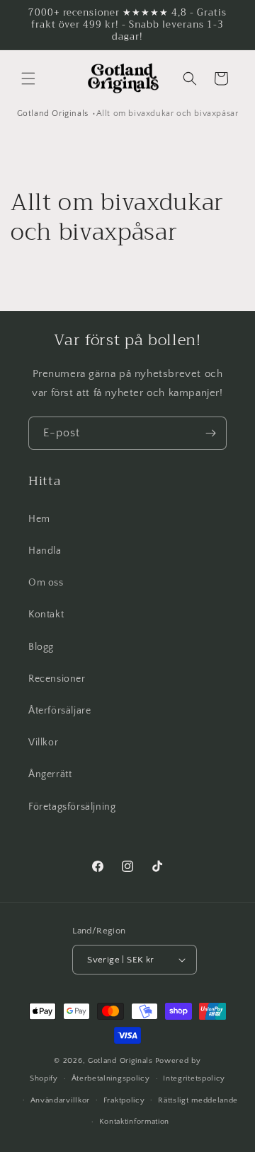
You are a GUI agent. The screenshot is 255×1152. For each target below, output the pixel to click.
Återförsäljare (59, 710)
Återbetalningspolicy (111, 1078)
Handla (45, 551)
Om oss (46, 582)
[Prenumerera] (210, 433)
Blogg (41, 647)
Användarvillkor (60, 1100)
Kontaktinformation (134, 1121)
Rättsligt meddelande (198, 1100)
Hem (39, 519)
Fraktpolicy (124, 1100)
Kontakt (46, 614)
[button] (28, 78)
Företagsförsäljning (71, 807)
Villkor (43, 742)
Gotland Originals (53, 113)
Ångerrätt (50, 774)
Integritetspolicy (194, 1078)
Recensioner (57, 679)
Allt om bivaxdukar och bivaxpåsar (167, 113)
